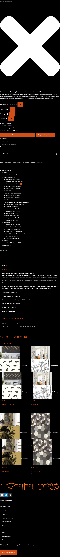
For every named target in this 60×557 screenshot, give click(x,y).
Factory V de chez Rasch (12, 243)
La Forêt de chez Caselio (12, 179)
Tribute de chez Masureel (12, 238)
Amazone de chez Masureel (13, 224)
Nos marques (8, 162)
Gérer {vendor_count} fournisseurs (11, 128)
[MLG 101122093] (19, 258)
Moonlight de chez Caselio (29, 162)
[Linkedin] (6, 495)
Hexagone (36, 467)
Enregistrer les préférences (45, 135)
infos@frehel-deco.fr (5, 506)
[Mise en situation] (3, 258)
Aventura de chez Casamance (13, 193)
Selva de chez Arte (10, 175)
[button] (30, 46)
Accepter (4, 135)
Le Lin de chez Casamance (12, 197)
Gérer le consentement (8, 552)
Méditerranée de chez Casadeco (14, 181)
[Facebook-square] (2, 495)
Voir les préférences (27, 135)
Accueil (1, 162)
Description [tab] (4, 265)
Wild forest (5, 401)
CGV (3, 539)
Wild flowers (36, 401)
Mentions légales (6, 536)
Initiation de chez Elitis (11, 209)
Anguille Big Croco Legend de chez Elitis (16, 202)
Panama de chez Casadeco (12, 188)
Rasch (5, 240)
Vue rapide (24, 365)
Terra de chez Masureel (11, 236)
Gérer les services (7, 126)
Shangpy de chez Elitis (11, 218)
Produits (4, 525)
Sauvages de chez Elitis (12, 215)
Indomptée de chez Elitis (12, 206)
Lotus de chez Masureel (12, 229)
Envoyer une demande (6, 500)
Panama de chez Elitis (11, 213)
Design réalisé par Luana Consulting (24, 545)
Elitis (5, 200)
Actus (3, 532)
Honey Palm (5, 467)
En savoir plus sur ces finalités (10, 130)
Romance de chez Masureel (13, 231)
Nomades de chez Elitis (12, 211)
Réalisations (5, 529)
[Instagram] (10, 495)
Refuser (14, 135)
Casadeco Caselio (17, 162)
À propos (4, 514)
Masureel (6, 222)
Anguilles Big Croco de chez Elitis (14, 204)
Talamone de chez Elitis (11, 220)
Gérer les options (6, 123)
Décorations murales (7, 518)
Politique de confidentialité (9, 142)
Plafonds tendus (6, 521)
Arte (5, 172)
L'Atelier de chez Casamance (13, 195)
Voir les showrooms (5, 504)
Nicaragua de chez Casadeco (13, 186)
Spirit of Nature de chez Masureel (14, 234)
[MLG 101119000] (11, 258)
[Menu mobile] (56, 154)
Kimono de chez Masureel (12, 227)
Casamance (7, 191)
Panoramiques (5, 245)
